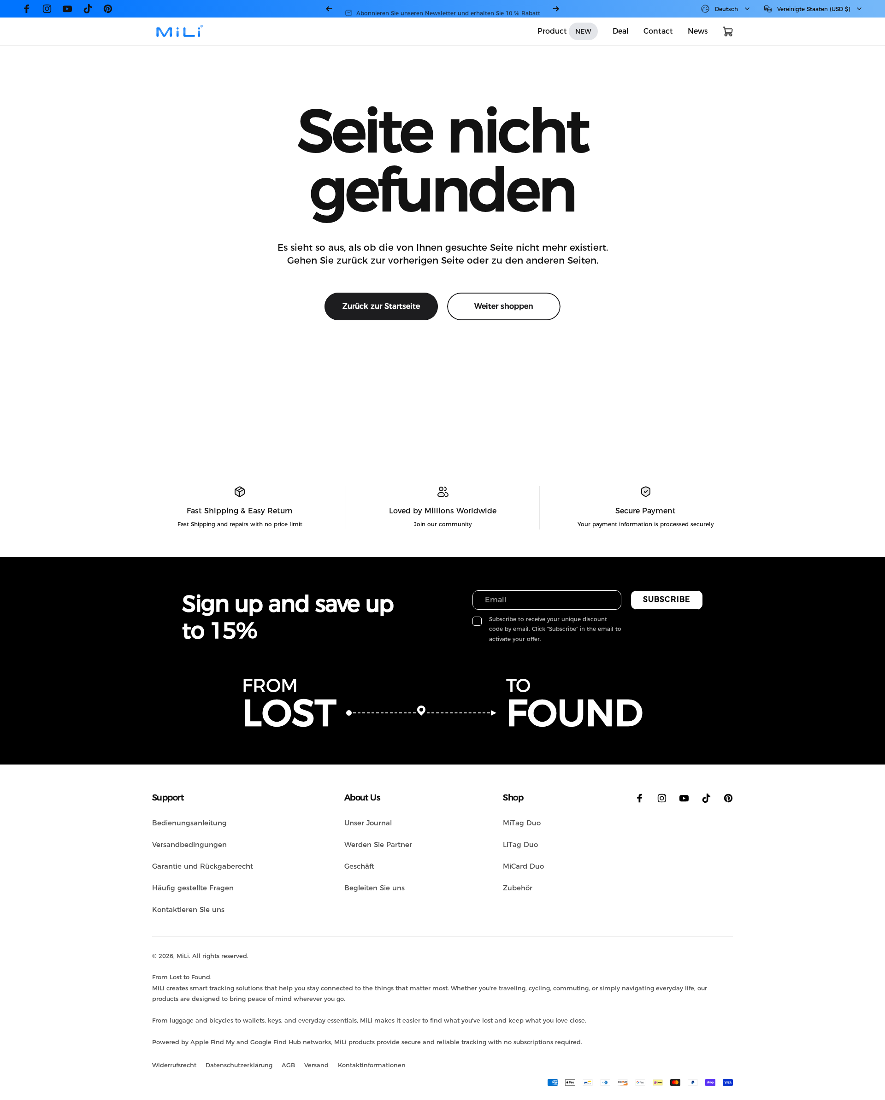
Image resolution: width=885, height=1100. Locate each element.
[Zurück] (329, 9)
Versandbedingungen (189, 844)
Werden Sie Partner (378, 844)
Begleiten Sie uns (374, 887)
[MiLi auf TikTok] (87, 8)
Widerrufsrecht (174, 1065)
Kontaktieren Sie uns (188, 909)
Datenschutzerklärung (239, 1065)
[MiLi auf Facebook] (26, 8)
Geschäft (359, 866)
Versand (316, 1065)
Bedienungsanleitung (189, 822)
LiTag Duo (520, 844)
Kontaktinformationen (372, 1065)
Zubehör (517, 887)
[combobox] (726, 9)
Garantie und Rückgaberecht (202, 866)
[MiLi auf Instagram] (47, 8)
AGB (288, 1065)
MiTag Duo (522, 822)
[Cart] (728, 31)
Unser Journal (368, 822)
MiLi (183, 955)
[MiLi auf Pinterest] (107, 8)
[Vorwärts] (556, 9)
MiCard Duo (523, 866)
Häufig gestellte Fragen (193, 887)
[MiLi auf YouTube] (67, 8)
